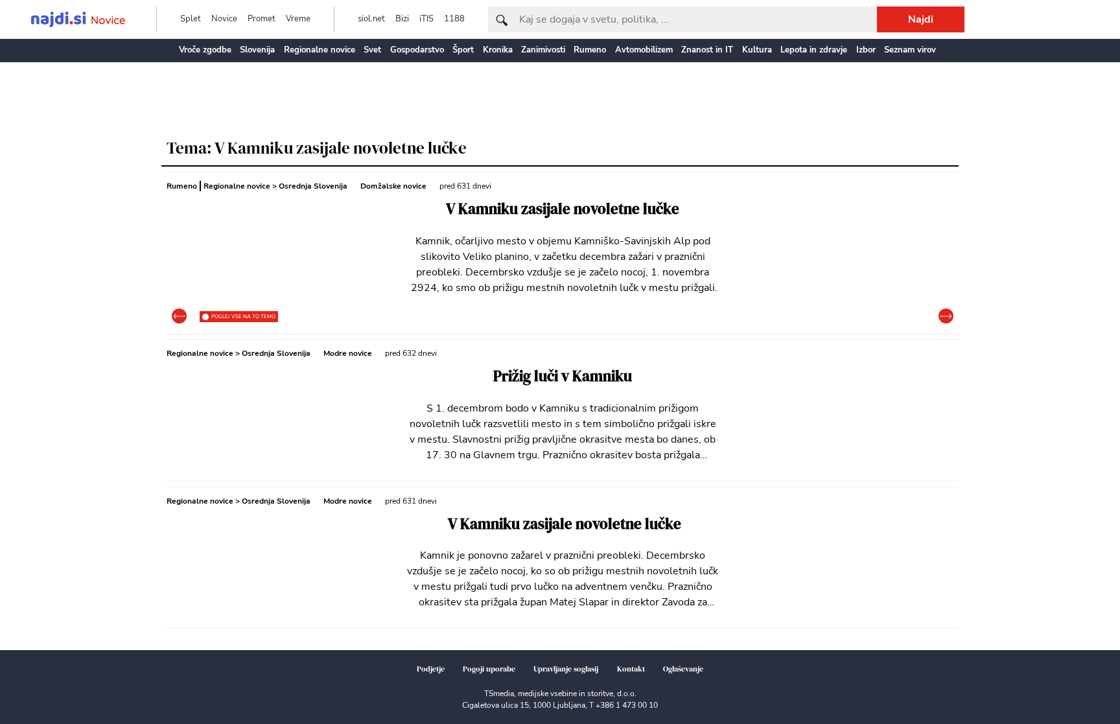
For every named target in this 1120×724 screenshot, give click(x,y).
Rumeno (590, 50)
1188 (454, 19)
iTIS (426, 19)
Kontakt (631, 669)
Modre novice (347, 353)
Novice (224, 19)
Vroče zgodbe (205, 50)
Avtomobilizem (644, 50)
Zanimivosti (543, 50)
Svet (372, 50)
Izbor (866, 50)
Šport (463, 50)
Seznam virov (910, 50)
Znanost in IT (707, 50)
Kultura (757, 50)
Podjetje (431, 669)
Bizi (402, 19)
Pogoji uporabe (489, 669)
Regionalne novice (319, 50)
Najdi (920, 19)
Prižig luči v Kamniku (562, 376)
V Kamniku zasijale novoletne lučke (562, 209)
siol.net (371, 19)
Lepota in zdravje (813, 50)
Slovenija (257, 50)
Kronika (498, 50)
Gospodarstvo (417, 50)
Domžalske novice (393, 186)
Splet (190, 19)
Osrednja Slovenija (313, 186)
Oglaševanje (683, 669)
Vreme (298, 19)
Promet (261, 19)
